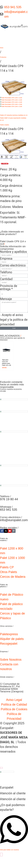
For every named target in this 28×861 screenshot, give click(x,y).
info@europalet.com (14, 520)
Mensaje (6, 299)
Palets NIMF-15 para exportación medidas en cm (13, 119)
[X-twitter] (6, 531)
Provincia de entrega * (8, 287)
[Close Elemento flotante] (1, 768)
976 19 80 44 (9, 499)
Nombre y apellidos (13, 251)
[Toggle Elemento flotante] (1, 854)
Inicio (1, 48)
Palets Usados (4, 125)
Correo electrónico (13, 265)
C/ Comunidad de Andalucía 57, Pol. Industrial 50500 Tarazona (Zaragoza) (11, 687)
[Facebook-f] (2, 531)
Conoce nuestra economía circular (11, 390)
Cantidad (6, 279)
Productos (3, 57)
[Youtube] (10, 531)
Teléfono (6, 272)
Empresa (6, 258)
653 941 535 (8, 509)
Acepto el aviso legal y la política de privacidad (13, 319)
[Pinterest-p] (14, 531)
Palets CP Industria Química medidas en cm (13, 115)
